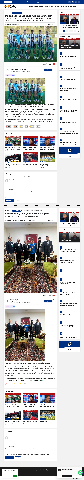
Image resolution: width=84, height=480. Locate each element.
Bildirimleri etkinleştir (67, 476)
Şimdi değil (75, 476)
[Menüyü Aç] (20, 6)
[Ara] (69, 2)
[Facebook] (37, 469)
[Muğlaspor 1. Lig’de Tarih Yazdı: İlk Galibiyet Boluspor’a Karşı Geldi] (13, 143)
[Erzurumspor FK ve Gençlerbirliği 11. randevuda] (47, 160)
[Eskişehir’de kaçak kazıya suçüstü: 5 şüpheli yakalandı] (69, 86)
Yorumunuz (11, 179)
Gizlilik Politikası (6, 475)
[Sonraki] (78, 31)
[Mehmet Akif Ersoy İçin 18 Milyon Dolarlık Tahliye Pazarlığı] (69, 65)
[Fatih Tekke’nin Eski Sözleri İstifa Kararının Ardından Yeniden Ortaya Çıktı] (30, 143)
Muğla (16, 106)
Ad (6, 191)
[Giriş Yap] (76, 2)
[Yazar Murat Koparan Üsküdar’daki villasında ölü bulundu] (69, 97)
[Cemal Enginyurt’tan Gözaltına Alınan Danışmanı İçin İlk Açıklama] (69, 21)
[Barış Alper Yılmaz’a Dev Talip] (30, 160)
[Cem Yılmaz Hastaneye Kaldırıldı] (69, 75)
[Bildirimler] (79, 2)
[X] (42, 469)
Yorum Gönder (9, 200)
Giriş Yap (18, 200)
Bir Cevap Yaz (9, 174)
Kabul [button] (15, 475)
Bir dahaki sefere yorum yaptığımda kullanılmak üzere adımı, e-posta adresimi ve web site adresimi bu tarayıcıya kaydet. (28, 196)
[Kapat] (53, 68)
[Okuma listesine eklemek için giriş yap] (54, 64)
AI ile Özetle (12, 75)
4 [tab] (72, 31)
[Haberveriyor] (11, 6)
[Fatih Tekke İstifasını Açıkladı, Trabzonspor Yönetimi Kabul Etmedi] (47, 143)
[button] (72, 2)
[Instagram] (46, 469)
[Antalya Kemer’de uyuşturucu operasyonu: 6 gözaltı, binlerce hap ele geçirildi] (69, 129)
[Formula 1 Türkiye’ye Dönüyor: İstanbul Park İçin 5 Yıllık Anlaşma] (13, 160)
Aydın (41, 109)
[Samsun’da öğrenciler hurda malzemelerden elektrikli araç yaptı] (69, 119)
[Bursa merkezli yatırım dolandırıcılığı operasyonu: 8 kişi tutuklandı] (69, 108)
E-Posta (33, 191)
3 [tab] (69, 31)
